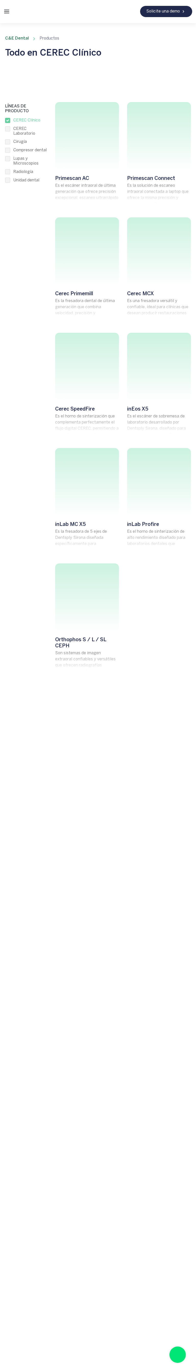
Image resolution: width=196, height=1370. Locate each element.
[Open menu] (6, 11)
